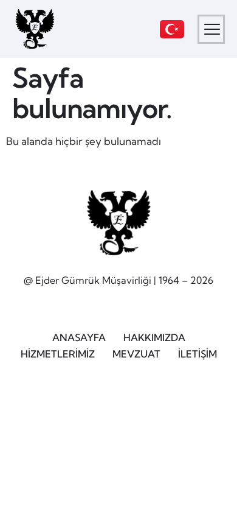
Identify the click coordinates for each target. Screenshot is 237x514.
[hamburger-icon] (211, 29)
